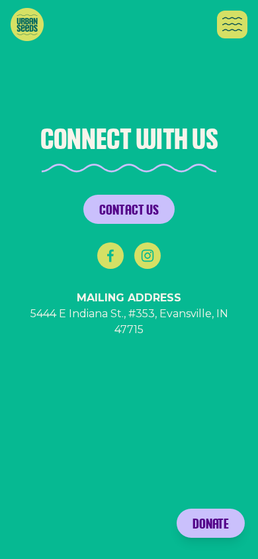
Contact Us (129, 209)
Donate (211, 523)
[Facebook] (110, 255)
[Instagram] (147, 255)
